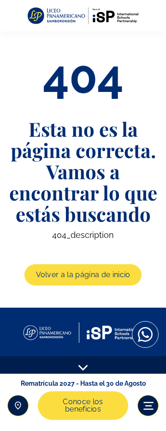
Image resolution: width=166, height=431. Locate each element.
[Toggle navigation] (148, 405)
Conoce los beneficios (83, 405)
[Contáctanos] (18, 405)
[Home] (83, 16)
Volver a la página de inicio (83, 274)
